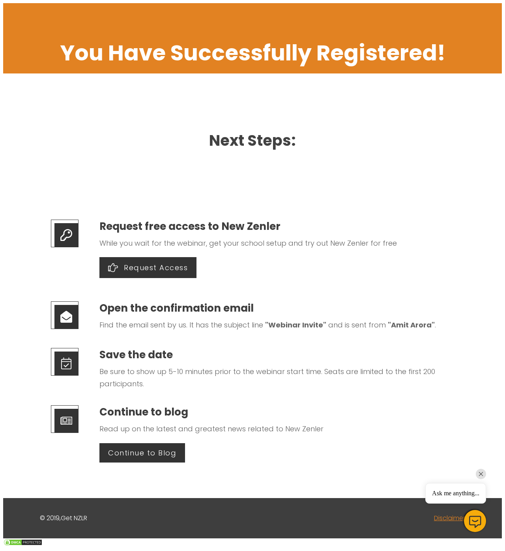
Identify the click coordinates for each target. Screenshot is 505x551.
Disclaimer (449, 518)
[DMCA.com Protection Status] (23, 544)
